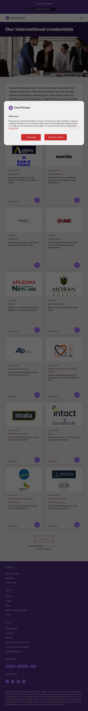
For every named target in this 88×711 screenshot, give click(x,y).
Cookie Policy (13, 128)
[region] (44, 123)
